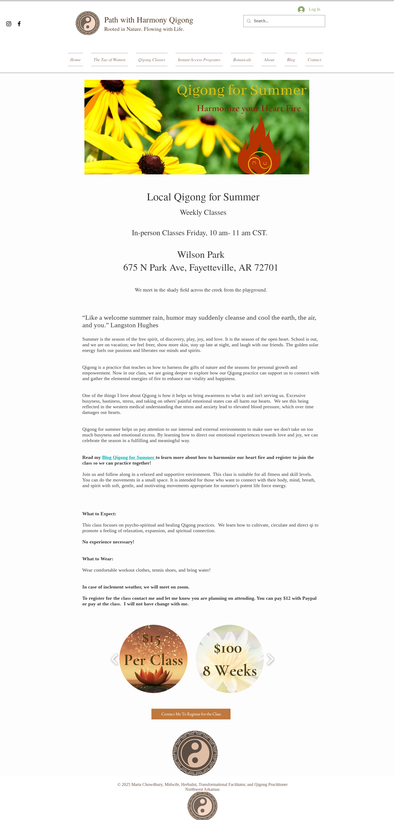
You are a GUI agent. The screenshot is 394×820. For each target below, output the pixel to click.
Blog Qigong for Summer (129, 457)
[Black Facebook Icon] (19, 23)
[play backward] (115, 658)
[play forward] (270, 658)
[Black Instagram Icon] (8, 23)
